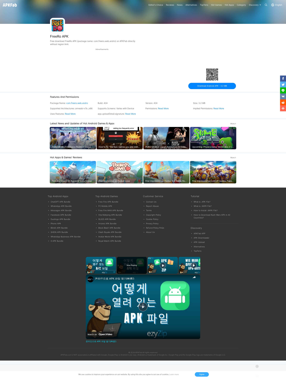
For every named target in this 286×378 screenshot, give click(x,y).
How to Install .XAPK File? (206, 210)
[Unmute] (91, 272)
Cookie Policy (152, 219)
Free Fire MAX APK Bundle (110, 210)
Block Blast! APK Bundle (109, 228)
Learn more (174, 374)
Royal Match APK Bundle (109, 241)
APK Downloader (201, 238)
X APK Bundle (57, 241)
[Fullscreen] (114, 272)
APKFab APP (199, 233)
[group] (72, 138)
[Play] (87, 272)
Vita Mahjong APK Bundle (110, 215)
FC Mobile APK (105, 206)
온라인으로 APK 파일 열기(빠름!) (114, 278)
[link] (91, 279)
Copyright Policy (153, 215)
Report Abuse (152, 206)
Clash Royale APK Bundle (110, 232)
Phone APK (56, 223)
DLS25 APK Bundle (107, 219)
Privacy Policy (152, 223)
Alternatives (199, 246)
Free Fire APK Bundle (108, 202)
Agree (201, 374)
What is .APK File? (202, 202)
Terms (149, 210)
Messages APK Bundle (61, 210)
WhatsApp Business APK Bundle (66, 236)
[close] (257, 366)
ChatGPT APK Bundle (60, 202)
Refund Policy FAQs (155, 228)
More (232, 123)
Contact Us (151, 202)
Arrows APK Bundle (107, 223)
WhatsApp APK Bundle (61, 206)
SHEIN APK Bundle (59, 232)
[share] (194, 277)
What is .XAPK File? (203, 206)
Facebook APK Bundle (61, 215)
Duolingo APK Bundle (60, 219)
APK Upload (199, 242)
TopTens (197, 251)
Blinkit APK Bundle (59, 228)
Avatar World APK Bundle (109, 236)
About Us (150, 232)
